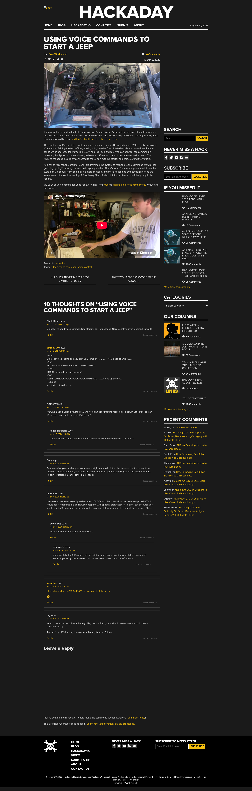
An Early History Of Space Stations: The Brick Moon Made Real (195, 254)
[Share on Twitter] (49, 59)
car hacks (60, 263)
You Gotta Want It (194, 398)
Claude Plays (186, 427)
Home (48, 25)
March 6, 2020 (152, 59)
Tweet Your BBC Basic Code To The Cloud (134, 279)
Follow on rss (181, 157)
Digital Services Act (183, 777)
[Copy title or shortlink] (62, 59)
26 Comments (193, 242)
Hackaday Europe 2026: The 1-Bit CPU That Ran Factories (194, 273)
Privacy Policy (151, 777)
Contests (103, 25)
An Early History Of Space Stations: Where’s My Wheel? (195, 234)
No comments (193, 207)
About (139, 25)
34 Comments (193, 373)
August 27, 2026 (199, 25)
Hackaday (126, 12)
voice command (68, 267)
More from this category (177, 287)
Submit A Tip (80, 760)
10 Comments (152, 54)
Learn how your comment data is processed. (111, 723)
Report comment (150, 335)
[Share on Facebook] (45, 59)
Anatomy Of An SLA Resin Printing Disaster (194, 216)
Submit (122, 25)
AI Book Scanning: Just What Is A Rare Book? (194, 346)
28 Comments (193, 281)
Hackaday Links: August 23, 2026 (192, 381)
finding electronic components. (130, 184)
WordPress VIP (131, 783)
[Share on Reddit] (57, 59)
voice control (85, 267)
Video (75, 755)
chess (106, 184)
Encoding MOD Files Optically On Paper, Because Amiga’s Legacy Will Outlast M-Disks (185, 436)
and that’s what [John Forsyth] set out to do (95, 139)
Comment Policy (136, 717)
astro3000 (53, 347)
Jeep (55, 267)
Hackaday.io (81, 25)
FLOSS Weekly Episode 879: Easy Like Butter (193, 328)
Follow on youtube (176, 157)
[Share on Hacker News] (53, 59)
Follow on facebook (166, 157)
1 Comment (191, 388)
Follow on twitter (171, 157)
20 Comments (193, 264)
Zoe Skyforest (57, 54)
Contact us (186, 157)
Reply (50, 334)
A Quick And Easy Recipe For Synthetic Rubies (69, 279)
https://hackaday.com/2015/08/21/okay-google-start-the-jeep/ (78, 591)
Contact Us (80, 769)
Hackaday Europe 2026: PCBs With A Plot (193, 199)
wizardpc (52, 583)
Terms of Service (166, 777)
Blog (61, 25)
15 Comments (192, 225)
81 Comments (192, 355)
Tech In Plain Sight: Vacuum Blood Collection (194, 365)
